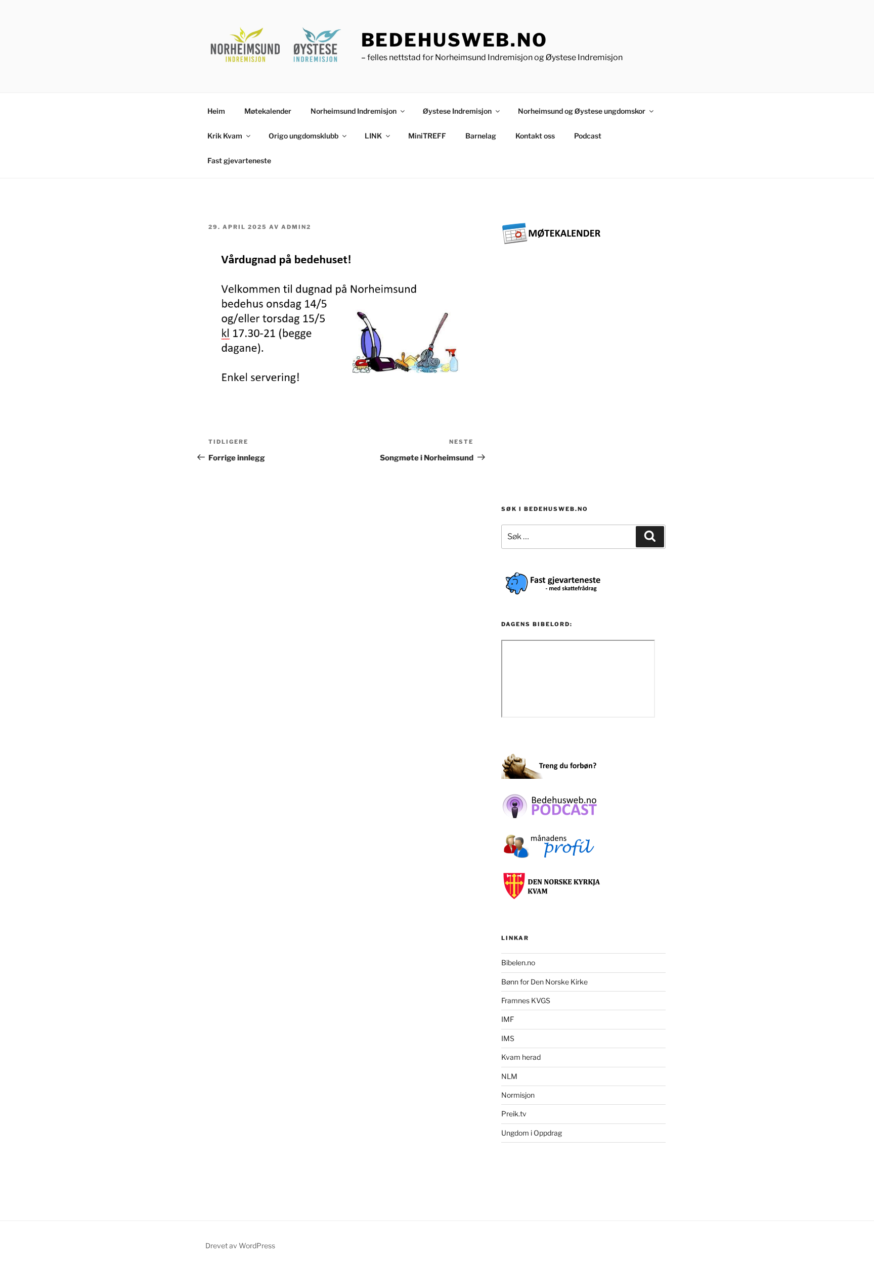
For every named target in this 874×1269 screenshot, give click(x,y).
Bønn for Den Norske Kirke (544, 981)
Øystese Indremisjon (457, 111)
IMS (507, 1038)
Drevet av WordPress (240, 1245)
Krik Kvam (224, 135)
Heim (216, 111)
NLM (509, 1076)
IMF (507, 1019)
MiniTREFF (427, 135)
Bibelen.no (518, 962)
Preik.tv (514, 1113)
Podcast (587, 135)
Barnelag (480, 135)
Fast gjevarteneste (239, 160)
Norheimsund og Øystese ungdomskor (581, 111)
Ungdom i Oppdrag (531, 1133)
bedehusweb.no (454, 40)
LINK (373, 135)
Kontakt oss (535, 135)
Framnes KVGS (525, 1000)
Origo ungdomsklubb (303, 135)
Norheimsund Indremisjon (354, 111)
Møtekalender (267, 111)
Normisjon (518, 1095)
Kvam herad (521, 1057)
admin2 (296, 226)
